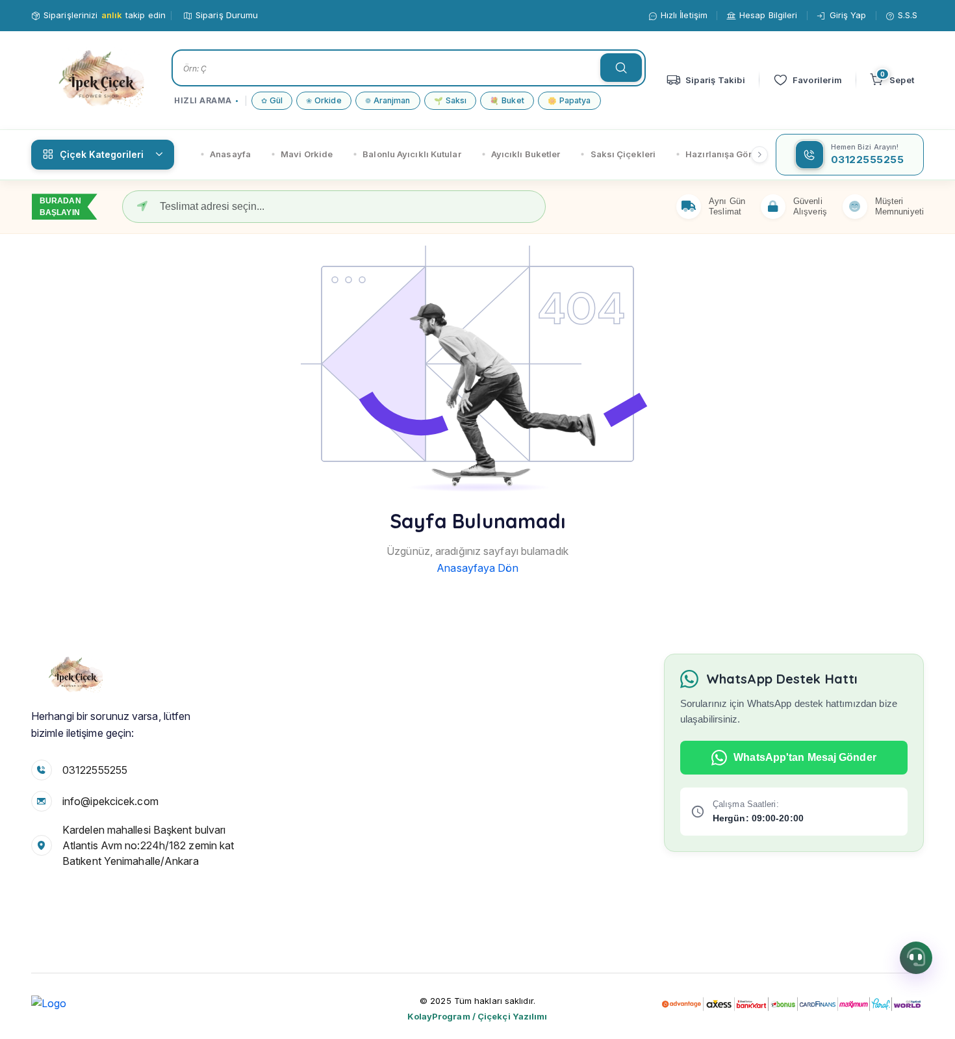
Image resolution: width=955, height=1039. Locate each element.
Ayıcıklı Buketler (526, 154)
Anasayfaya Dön (477, 567)
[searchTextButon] (621, 67)
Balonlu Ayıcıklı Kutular (412, 154)
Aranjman (388, 100)
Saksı (450, 100)
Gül (272, 100)
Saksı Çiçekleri (623, 154)
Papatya (569, 100)
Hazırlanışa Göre (721, 154)
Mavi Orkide (307, 154)
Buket (507, 100)
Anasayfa (230, 154)
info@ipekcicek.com (110, 801)
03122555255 (94, 769)
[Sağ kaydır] (759, 154)
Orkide (324, 100)
